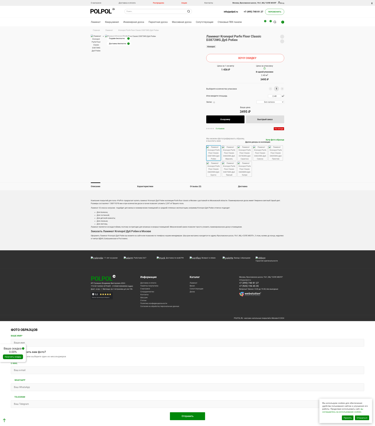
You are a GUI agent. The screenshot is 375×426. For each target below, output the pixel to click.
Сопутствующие (204, 22)
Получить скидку (13, 357)
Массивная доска (181, 22)
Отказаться (362, 418)
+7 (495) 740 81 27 (253, 11)
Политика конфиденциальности (153, 303)
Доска (192, 292)
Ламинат (96, 22)
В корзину (225, 119)
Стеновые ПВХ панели (230, 22)
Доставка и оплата (127, 3)
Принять (348, 418)
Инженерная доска (133, 22)
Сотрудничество (147, 292)
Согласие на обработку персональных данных (159, 306)
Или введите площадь (216, 96)
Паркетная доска (158, 22)
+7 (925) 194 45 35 (249, 286)
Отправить (188, 416)
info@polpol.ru (231, 11)
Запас (209, 102)
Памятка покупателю (149, 286)
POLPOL (100, 11)
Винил (192, 286)
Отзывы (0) (195, 186)
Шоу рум (144, 298)
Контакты (208, 3)
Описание (95, 186)
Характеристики (145, 186)
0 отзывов (220, 129)
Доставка (242, 186)
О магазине (96, 3)
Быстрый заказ (265, 119)
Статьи (143, 300)
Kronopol (211, 47)
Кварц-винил (112, 22)
